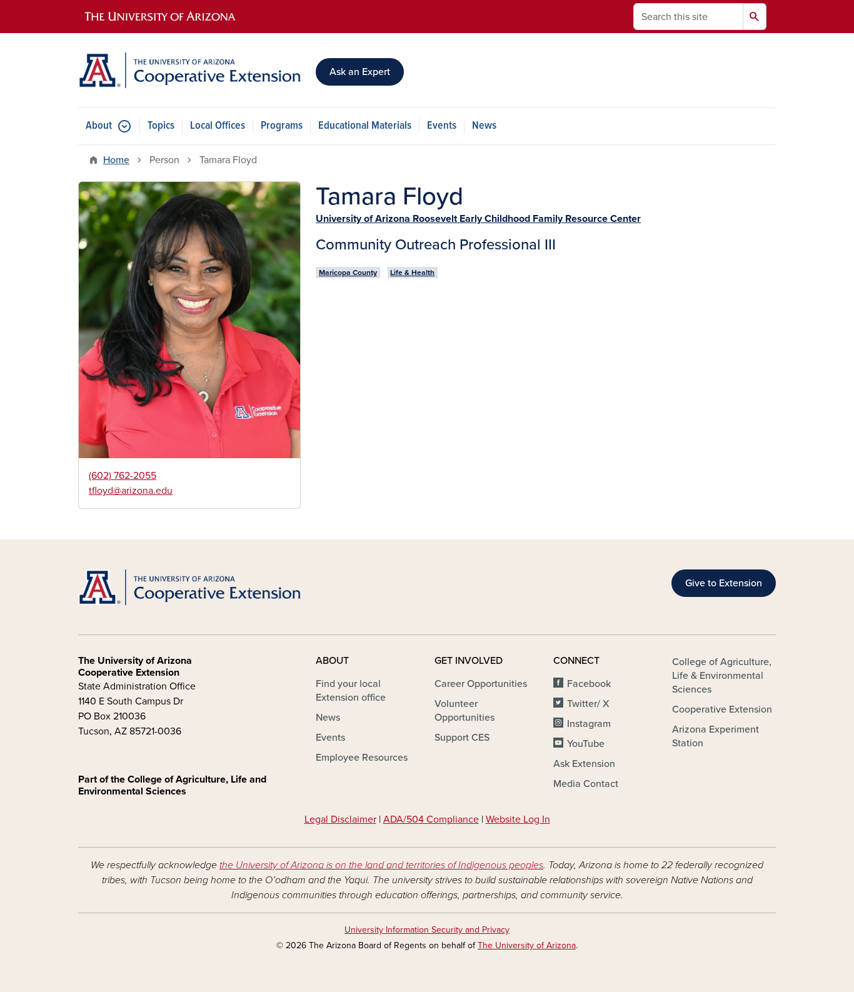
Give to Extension (723, 583)
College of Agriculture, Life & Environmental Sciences (721, 676)
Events (441, 126)
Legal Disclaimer (340, 819)
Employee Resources (362, 757)
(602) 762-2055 (122, 475)
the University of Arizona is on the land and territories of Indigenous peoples (381, 865)
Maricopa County (348, 272)
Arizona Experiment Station (715, 736)
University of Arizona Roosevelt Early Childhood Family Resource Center (478, 219)
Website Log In (518, 819)
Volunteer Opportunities (465, 711)
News (484, 126)
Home (116, 160)
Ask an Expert (359, 72)
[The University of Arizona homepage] (161, 17)
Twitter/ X (588, 704)
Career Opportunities (481, 684)
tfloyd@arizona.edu (131, 490)
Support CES (462, 737)
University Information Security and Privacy (427, 929)
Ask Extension (584, 764)
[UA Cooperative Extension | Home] (189, 70)
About (99, 126)
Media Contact (585, 784)
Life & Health (412, 272)
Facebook (589, 684)
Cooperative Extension (722, 709)
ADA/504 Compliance (431, 819)
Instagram (589, 724)
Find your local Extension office (351, 691)
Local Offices (217, 126)
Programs (282, 126)
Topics (161, 126)
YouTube (586, 744)
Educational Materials (364, 126)
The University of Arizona (527, 945)
